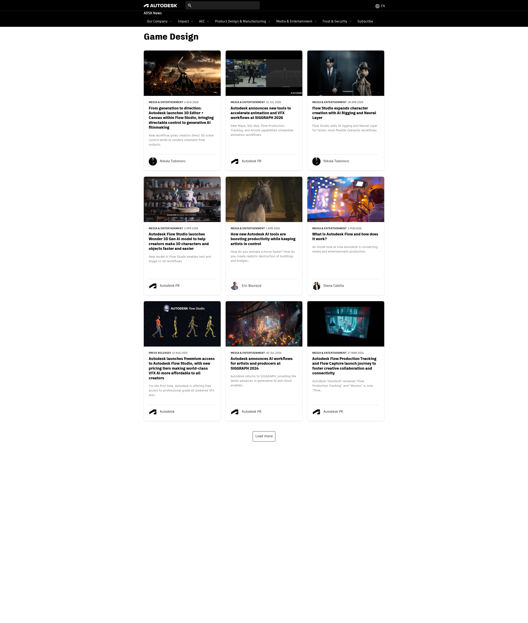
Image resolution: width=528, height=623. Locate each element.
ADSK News (153, 13)
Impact (183, 21)
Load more (264, 436)
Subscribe (365, 21)
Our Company (157, 21)
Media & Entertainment (294, 21)
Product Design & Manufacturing (240, 21)
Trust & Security (334, 21)
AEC (202, 21)
